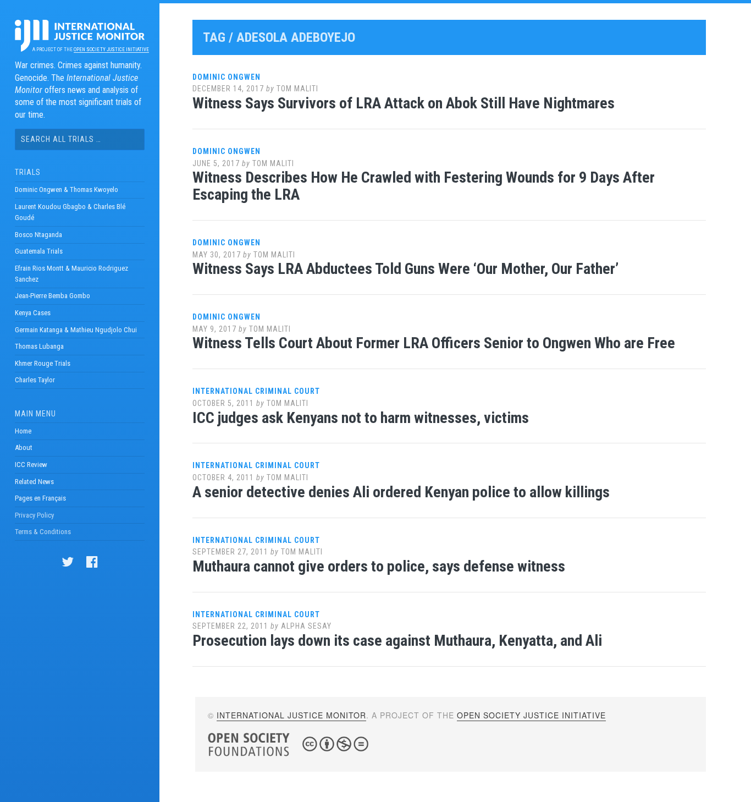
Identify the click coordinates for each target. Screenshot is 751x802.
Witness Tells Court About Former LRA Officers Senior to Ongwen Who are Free (433, 343)
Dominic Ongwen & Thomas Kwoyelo (66, 189)
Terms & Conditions (43, 532)
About (23, 447)
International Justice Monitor (291, 715)
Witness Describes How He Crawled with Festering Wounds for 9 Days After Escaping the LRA (423, 186)
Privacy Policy (34, 515)
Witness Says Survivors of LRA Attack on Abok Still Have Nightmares (403, 103)
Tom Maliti (297, 88)
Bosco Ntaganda (38, 234)
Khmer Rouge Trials (42, 363)
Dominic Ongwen (226, 77)
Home (23, 431)
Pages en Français (40, 498)
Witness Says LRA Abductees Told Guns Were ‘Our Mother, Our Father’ (405, 269)
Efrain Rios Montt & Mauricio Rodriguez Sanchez (71, 273)
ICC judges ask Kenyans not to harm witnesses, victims (360, 418)
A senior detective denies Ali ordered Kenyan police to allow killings (401, 492)
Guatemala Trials (39, 251)
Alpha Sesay (306, 626)
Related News (34, 481)
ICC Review (31, 464)
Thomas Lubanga (39, 346)
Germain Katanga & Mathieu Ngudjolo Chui (76, 330)
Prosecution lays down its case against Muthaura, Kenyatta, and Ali (397, 640)
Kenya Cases (33, 313)
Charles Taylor (35, 380)
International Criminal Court (256, 391)
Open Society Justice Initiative (111, 49)
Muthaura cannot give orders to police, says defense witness (378, 566)
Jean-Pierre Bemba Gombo (52, 296)
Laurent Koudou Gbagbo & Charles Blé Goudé (70, 212)
